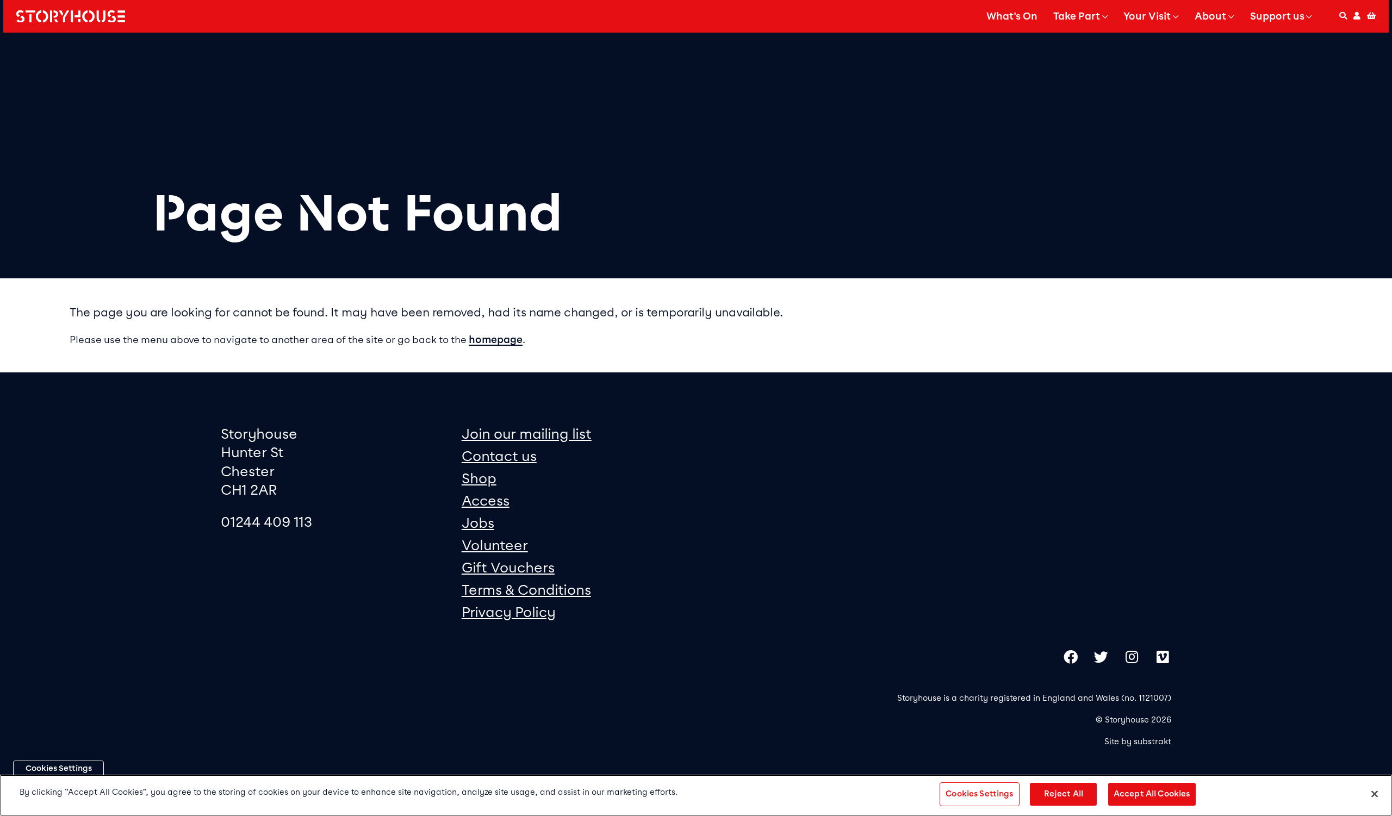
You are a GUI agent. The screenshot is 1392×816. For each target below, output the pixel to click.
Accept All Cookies (1152, 794)
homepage (496, 340)
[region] (696, 795)
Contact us (499, 455)
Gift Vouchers (508, 567)
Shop (479, 478)
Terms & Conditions (526, 589)
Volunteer (495, 545)
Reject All (1063, 794)
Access (485, 500)
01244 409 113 (266, 521)
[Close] (1375, 794)
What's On (1011, 16)
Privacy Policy (509, 611)
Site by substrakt (1137, 741)
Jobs (478, 522)
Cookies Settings (59, 768)
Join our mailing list (527, 433)
